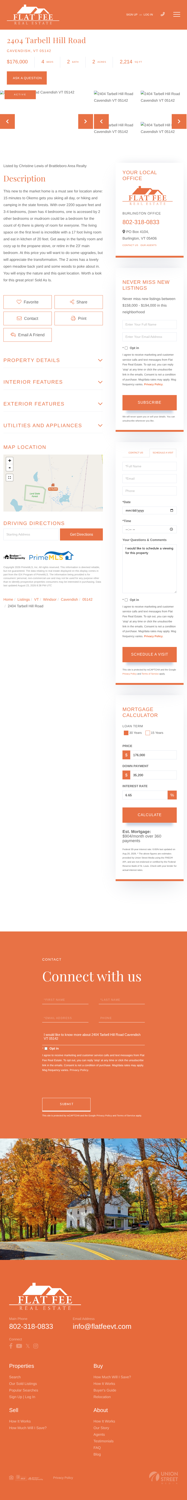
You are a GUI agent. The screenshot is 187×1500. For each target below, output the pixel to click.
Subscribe (149, 402)
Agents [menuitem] (99, 1435)
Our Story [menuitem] (101, 1428)
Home (8, 600)
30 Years (135, 732)
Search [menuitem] (15, 1377)
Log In (148, 14)
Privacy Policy (153, 384)
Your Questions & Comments (144, 540)
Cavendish (69, 600)
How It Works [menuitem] (104, 1384)
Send (66, 1105)
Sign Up (132, 14)
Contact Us (130, 245)
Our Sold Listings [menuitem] (23, 1384)
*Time (126, 521)
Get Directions (81, 534)
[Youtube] (19, 1346)
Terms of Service (150, 674)
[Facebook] (11, 1346)
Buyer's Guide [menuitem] (105, 1390)
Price (127, 746)
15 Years (157, 732)
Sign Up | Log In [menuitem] (22, 1397)
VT (36, 600)
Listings (24, 600)
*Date (126, 502)
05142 (87, 600)
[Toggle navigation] (176, 14)
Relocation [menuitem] (102, 1397)
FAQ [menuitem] (97, 1448)
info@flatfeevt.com (102, 1326)
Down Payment (135, 766)
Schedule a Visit (163, 453)
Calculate (150, 815)
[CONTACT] (27, 78)
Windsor (50, 600)
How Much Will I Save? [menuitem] (112, 1377)
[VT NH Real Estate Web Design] (163, 1478)
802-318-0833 (140, 222)
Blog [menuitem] (97, 1454)
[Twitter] (28, 1346)
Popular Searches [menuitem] (23, 1390)
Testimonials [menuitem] (104, 1441)
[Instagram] (35, 1346)
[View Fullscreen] (9, 477)
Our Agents (148, 245)
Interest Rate (135, 786)
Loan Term (132, 726)
